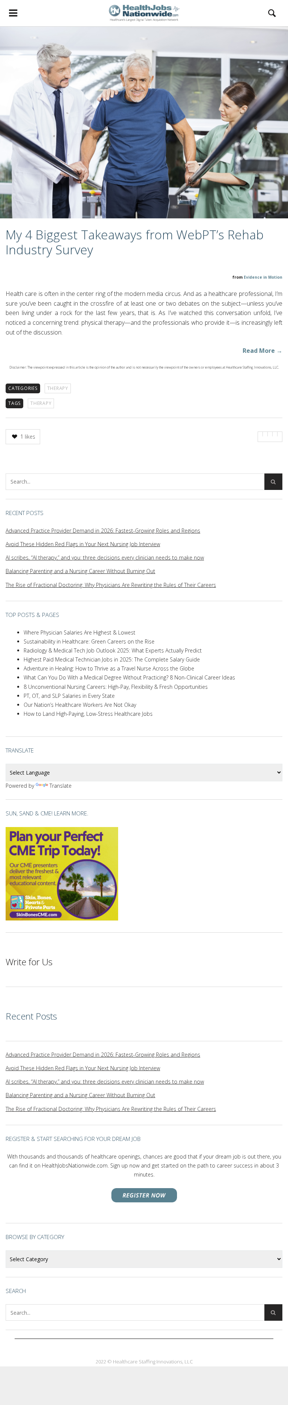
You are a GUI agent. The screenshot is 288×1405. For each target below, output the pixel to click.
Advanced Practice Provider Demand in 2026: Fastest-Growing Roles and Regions (103, 530)
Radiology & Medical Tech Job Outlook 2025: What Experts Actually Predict (113, 650)
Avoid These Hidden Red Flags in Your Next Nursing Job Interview (83, 544)
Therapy (57, 388)
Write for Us (29, 962)
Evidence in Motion (263, 277)
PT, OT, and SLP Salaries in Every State (69, 695)
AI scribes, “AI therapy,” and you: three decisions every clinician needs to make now (105, 557)
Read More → (262, 350)
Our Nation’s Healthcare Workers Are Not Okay (80, 704)
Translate (61, 785)
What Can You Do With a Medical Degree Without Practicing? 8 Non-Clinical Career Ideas (129, 677)
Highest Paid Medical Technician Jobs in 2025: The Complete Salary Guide (112, 659)
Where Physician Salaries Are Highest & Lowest (79, 632)
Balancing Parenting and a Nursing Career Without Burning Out (80, 571)
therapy (40, 403)
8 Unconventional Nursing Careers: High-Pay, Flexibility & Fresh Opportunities (116, 686)
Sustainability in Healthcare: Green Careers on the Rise (89, 641)
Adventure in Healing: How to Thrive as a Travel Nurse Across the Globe (109, 668)
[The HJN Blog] (144, 13)
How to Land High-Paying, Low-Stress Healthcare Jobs (88, 713)
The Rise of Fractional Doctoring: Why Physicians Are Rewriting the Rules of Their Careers (111, 584)
